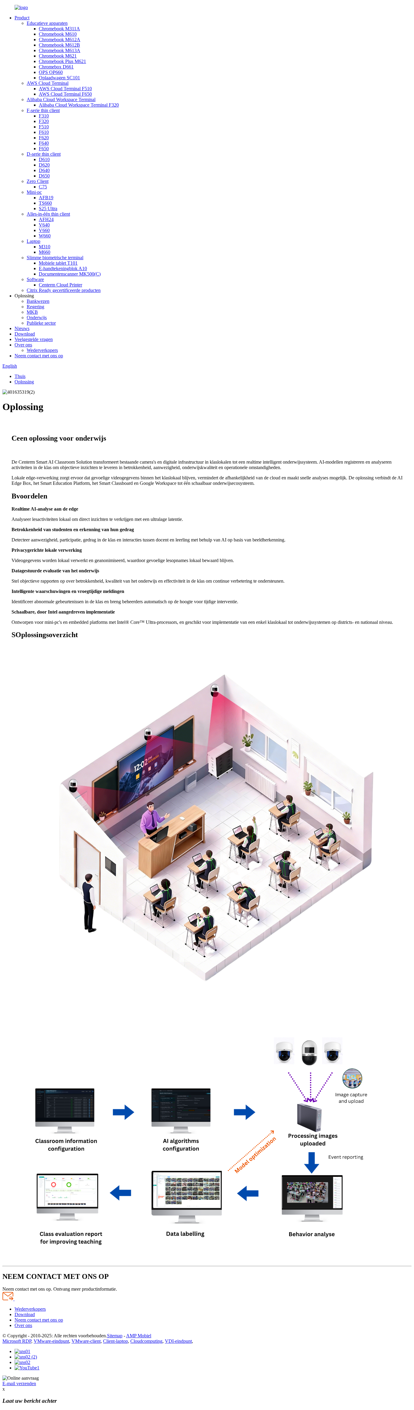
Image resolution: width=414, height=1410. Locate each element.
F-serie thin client (43, 110)
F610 (44, 132)
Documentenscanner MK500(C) (70, 273)
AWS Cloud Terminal (47, 83)
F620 (44, 137)
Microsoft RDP (16, 1341)
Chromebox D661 (56, 66)
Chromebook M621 (58, 55)
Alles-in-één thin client (48, 214)
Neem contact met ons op (39, 355)
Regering (35, 306)
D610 (44, 159)
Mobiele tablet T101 (58, 263)
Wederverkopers (42, 350)
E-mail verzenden (19, 1383)
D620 (44, 164)
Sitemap (114, 1335)
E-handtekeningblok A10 (63, 268)
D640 (44, 170)
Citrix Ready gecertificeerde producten (64, 290)
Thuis (20, 376)
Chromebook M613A (59, 50)
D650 (44, 175)
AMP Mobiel (138, 1335)
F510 (44, 126)
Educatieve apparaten (47, 23)
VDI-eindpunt (178, 1341)
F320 (44, 121)
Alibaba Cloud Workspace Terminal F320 (79, 105)
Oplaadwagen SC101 (59, 77)
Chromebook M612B (59, 45)
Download (25, 333)
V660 (44, 230)
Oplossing (24, 381)
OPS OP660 (51, 72)
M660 (44, 252)
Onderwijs (37, 317)
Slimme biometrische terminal (55, 257)
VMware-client (86, 1341)
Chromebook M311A (59, 28)
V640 (44, 224)
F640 (44, 143)
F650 (44, 148)
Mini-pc (34, 192)
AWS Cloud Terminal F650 (65, 94)
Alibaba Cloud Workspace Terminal (61, 99)
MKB (32, 312)
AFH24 (46, 219)
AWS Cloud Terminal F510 (65, 88)
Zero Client (37, 181)
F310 (44, 115)
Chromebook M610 (58, 34)
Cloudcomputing (146, 1341)
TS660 (45, 203)
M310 (44, 246)
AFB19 (46, 197)
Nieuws (22, 328)
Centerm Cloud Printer (60, 284)
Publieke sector (41, 323)
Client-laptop (115, 1341)
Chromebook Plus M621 (62, 61)
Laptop (33, 241)
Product (22, 17)
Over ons (23, 344)
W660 (45, 235)
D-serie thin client (44, 154)
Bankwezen (38, 301)
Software (35, 279)
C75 (43, 186)
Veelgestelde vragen (34, 339)
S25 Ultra (48, 208)
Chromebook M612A (59, 39)
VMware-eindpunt (51, 1341)
